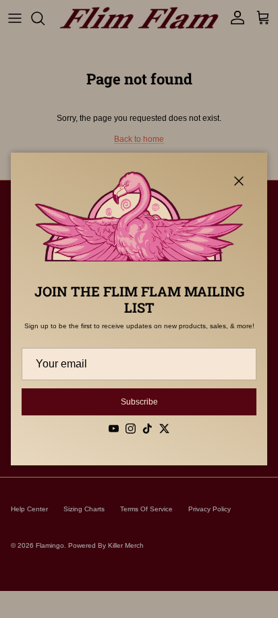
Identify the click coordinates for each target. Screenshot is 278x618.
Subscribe (139, 402)
